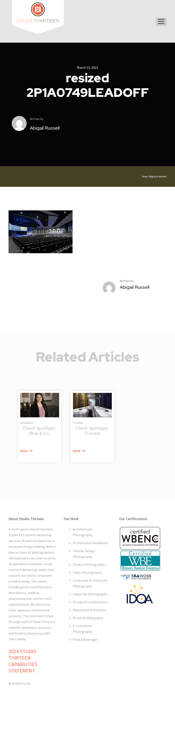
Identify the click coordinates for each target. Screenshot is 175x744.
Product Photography (89, 564)
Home (144, 176)
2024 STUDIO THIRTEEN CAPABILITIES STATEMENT (23, 661)
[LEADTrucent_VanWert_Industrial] (92, 405)
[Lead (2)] (39, 405)
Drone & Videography (88, 618)
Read (24, 451)
